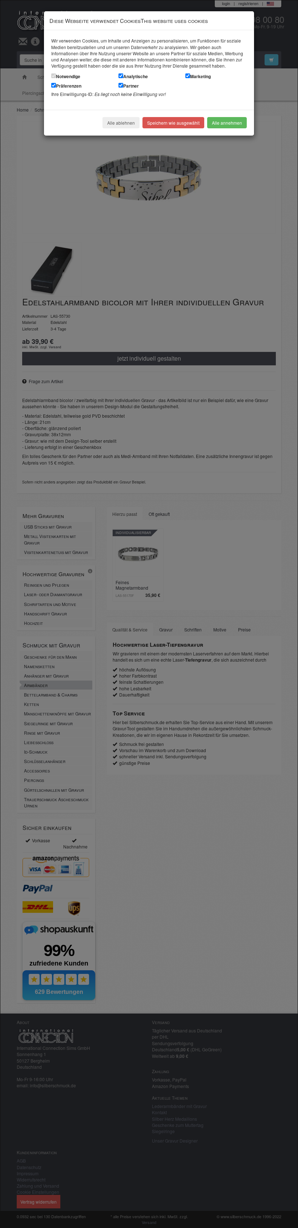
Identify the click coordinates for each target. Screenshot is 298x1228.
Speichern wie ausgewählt (173, 123)
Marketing (200, 76)
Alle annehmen (227, 123)
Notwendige (68, 76)
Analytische (135, 76)
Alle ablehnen (121, 123)
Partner (131, 86)
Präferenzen (68, 86)
